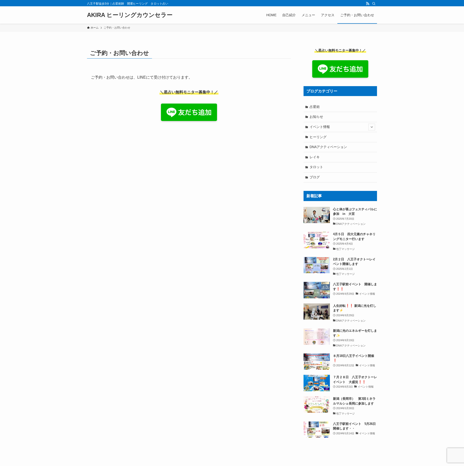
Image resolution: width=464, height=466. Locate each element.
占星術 (315, 107)
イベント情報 (320, 127)
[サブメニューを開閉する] (371, 127)
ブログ (315, 177)
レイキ (315, 157)
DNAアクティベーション (328, 147)
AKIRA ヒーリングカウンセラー (130, 15)
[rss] (367, 3)
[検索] (374, 3)
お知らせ (316, 117)
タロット (316, 167)
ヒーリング (318, 137)
